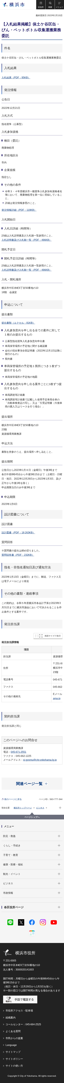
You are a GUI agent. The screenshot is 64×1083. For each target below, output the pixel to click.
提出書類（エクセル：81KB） (18, 323)
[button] (40, 4)
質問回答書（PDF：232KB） (18, 555)
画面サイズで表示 (53, 636)
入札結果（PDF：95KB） (16, 77)
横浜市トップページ (23, 808)
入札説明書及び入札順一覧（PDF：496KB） (27, 240)
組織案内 (11, 1017)
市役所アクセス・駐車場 (19, 1010)
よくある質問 (13, 1031)
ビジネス (40, 808)
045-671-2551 (18, 752)
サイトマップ (13, 1052)
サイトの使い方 (14, 1065)
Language (11, 1045)
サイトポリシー (14, 1059)
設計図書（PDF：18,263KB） (18, 532)
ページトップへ (32, 817)
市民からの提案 (14, 1038)
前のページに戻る (13, 799)
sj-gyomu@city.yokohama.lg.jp (40, 760)
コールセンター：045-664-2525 (23, 1024)
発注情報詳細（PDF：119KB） (19, 210)
